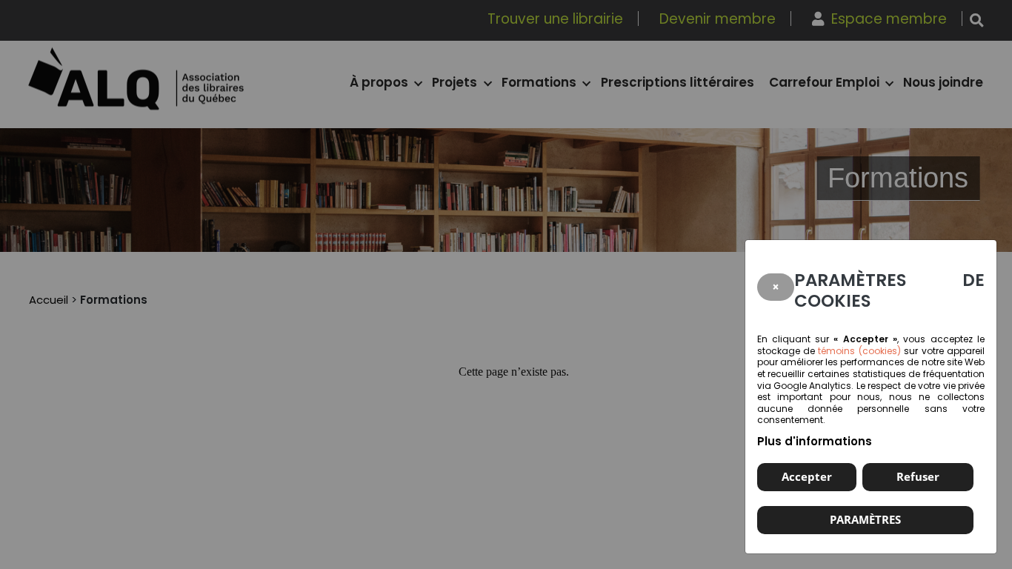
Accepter (807, 476)
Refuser (917, 476)
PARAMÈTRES (865, 519)
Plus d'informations (814, 441)
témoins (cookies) (859, 351)
